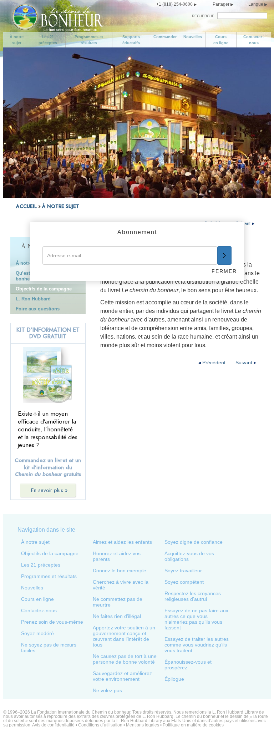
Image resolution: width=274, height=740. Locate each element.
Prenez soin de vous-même (52, 622)
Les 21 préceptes (48, 40)
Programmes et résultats (89, 40)
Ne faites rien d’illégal (117, 616)
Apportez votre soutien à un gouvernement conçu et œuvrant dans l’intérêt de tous (124, 636)
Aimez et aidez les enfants (122, 542)
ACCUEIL (26, 206)
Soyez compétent (184, 582)
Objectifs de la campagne (44, 289)
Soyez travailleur (183, 570)
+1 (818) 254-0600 (174, 4)
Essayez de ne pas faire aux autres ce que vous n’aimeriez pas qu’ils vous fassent (196, 619)
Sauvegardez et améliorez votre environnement (122, 676)
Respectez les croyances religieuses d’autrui (192, 596)
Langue (255, 4)
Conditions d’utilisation (100, 725)
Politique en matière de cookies (193, 725)
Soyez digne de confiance (193, 542)
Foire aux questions (38, 308)
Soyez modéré (37, 633)
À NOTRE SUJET (60, 206)
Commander (165, 37)
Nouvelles (192, 37)
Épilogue (174, 679)
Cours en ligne (220, 40)
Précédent (214, 362)
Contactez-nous (253, 40)
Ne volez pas (107, 690)
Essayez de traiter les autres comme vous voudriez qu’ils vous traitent (196, 644)
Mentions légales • (144, 725)
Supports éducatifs (131, 40)
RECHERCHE (203, 16)
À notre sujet (17, 40)
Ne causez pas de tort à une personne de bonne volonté (125, 659)
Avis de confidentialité (53, 725)
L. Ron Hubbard (33, 298)
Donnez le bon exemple (119, 570)
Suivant (244, 223)
